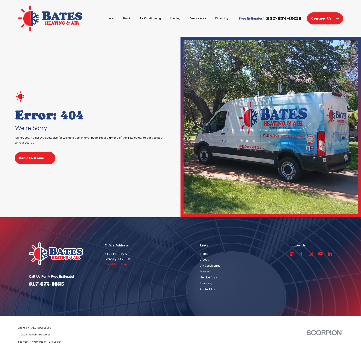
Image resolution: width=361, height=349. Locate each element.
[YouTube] (320, 254)
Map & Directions (116, 264)
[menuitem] (23, 342)
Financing (206, 283)
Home (204, 254)
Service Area (208, 277)
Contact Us (321, 18)
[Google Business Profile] (292, 254)
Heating (205, 271)
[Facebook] (301, 254)
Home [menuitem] (109, 18)
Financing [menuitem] (221, 18)
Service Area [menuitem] (198, 18)
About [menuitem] (126, 18)
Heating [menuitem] (175, 18)
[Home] (50, 18)
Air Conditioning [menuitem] (150, 18)
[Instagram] (311, 254)
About (204, 260)
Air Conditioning (210, 266)
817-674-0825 (284, 18)
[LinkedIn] (330, 254)
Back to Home (31, 158)
